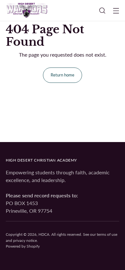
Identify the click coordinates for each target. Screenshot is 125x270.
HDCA (43, 234)
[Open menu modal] (115, 10)
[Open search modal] (102, 10)
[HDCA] (26, 10)
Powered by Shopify (23, 246)
